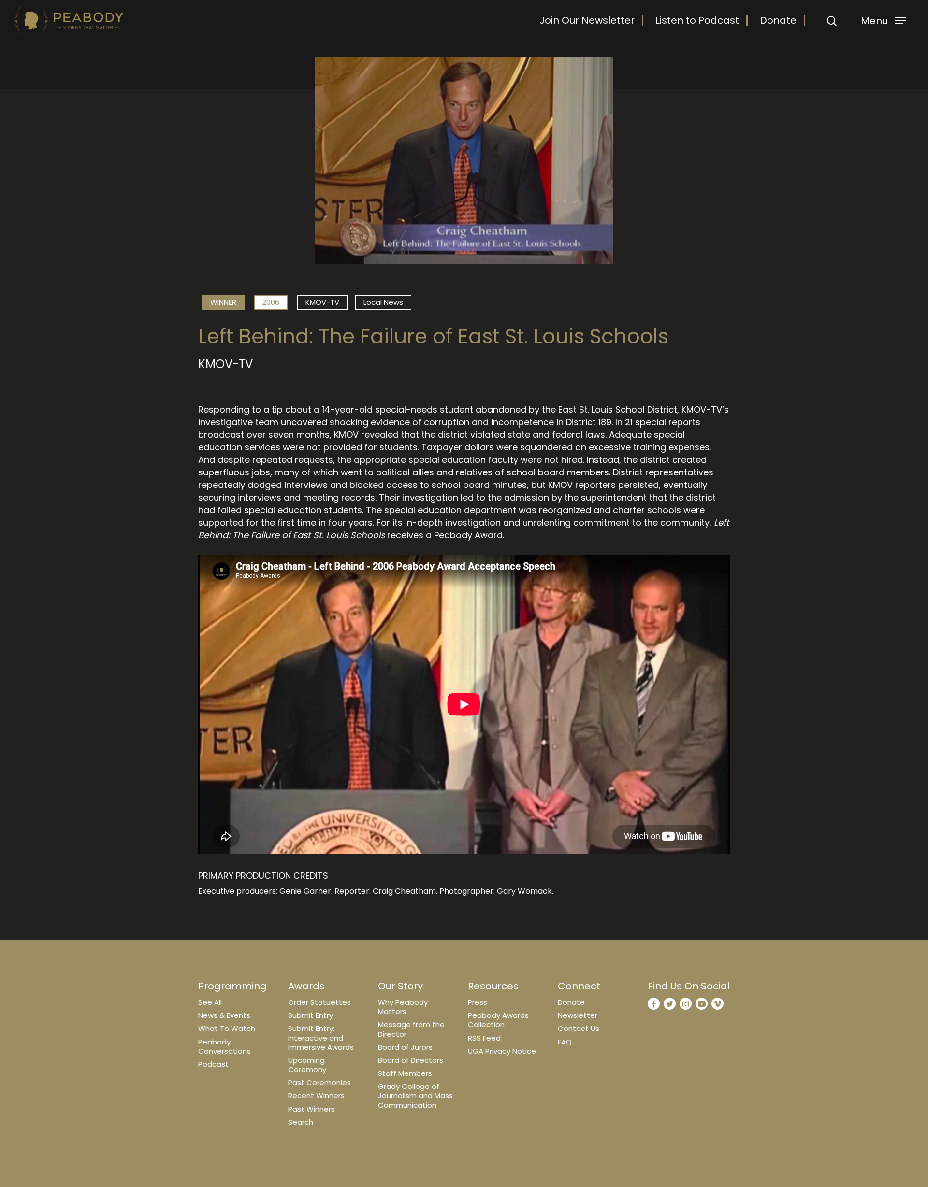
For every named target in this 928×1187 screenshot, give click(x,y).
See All (210, 1002)
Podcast (213, 1064)
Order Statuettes (319, 1002)
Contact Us (578, 1028)
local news (383, 302)
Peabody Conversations (224, 1046)
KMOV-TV (322, 302)
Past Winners (311, 1109)
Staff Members (405, 1073)
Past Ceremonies (319, 1082)
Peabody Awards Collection (498, 1020)
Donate (778, 20)
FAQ (565, 1042)
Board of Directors (410, 1060)
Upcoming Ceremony (307, 1064)
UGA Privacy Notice (502, 1051)
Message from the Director (411, 1029)
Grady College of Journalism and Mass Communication (415, 1095)
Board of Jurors (405, 1047)
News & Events (224, 1015)
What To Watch (226, 1028)
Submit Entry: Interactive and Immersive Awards (321, 1037)
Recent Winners (316, 1095)
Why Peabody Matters (403, 1006)
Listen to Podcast (697, 20)
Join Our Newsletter (587, 20)
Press (477, 1002)
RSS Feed (484, 1038)
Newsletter (577, 1015)
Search (300, 1122)
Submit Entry (310, 1015)
